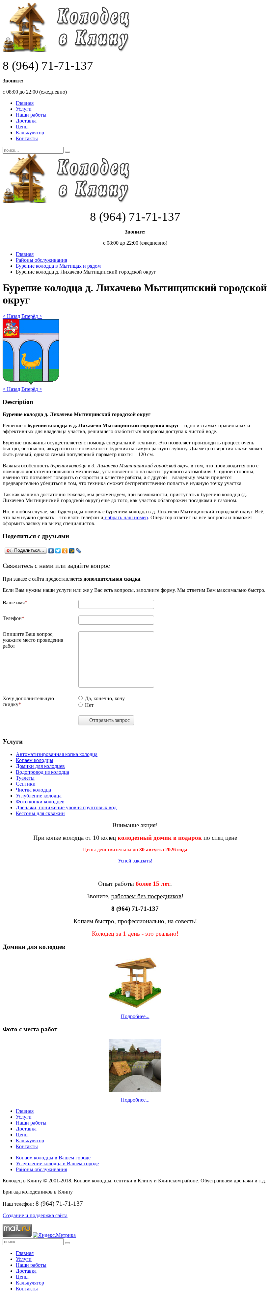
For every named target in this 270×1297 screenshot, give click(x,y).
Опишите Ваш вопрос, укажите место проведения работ (33, 640)
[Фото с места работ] (135, 1065)
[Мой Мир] (71, 551)
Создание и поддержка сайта (35, 1215)
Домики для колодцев (40, 766)
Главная (25, 103)
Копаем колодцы (34, 760)
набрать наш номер (125, 517)
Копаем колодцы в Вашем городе (53, 1157)
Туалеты (25, 778)
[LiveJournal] (78, 551)
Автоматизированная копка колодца (56, 754)
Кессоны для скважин (40, 813)
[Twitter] (58, 551)
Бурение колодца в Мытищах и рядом (58, 266)
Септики (26, 784)
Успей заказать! (135, 860)
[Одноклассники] (65, 551)
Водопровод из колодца (42, 772)
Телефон (12, 618)
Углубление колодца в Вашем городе (57, 1163)
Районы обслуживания (41, 260)
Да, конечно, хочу (105, 698)
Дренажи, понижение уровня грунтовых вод (66, 807)
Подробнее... (135, 1016)
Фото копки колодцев (40, 801)
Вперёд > (31, 316)
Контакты (27, 138)
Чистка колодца (33, 790)
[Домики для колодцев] (135, 982)
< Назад (11, 316)
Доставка (26, 120)
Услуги (24, 109)
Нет (89, 705)
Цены (22, 126)
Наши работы (31, 115)
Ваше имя (14, 602)
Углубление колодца (39, 795)
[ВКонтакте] (51, 551)
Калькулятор (30, 132)
